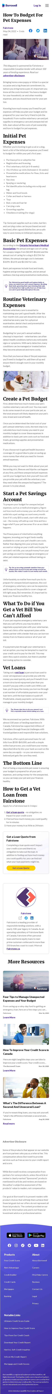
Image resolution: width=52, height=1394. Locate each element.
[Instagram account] (16, 1245)
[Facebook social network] (9, 1245)
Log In (37, 5)
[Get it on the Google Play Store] (36, 1234)
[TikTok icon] (22, 1245)
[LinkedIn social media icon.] (42, 1245)
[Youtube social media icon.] (36, 1245)
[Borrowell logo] (9, 5)
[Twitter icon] (29, 1245)
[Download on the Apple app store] (15, 1234)
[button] (47, 5)
